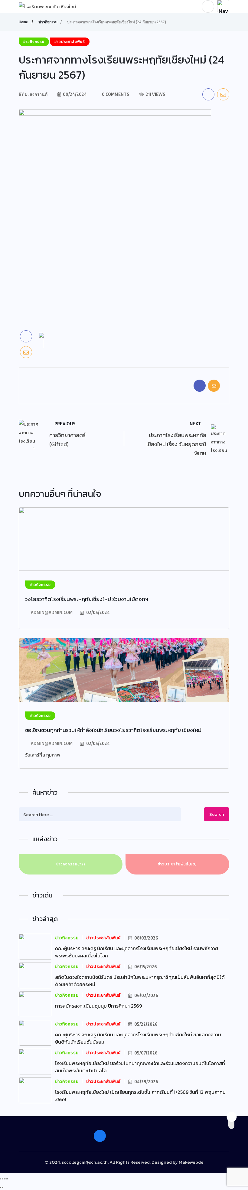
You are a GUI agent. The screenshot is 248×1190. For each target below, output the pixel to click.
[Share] (2, 1178)
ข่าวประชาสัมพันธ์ (177, 864)
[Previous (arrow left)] (0, 1187)
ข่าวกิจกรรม (47, 22)
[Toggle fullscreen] (4, 1178)
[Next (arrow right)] (2, 1187)
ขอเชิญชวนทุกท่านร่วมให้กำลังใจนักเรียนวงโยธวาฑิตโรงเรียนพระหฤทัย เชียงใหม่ (113, 730)
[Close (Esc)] (0, 1178)
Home (23, 22)
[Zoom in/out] (7, 1178)
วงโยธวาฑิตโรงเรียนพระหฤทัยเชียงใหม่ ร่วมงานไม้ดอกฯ (86, 599)
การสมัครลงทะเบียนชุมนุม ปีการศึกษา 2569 (98, 1005)
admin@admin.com (52, 612)
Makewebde (191, 1162)
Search (216, 814)
